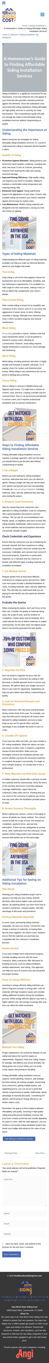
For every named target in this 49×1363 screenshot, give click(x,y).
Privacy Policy (22, 1300)
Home (3, 1297)
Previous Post (10, 1153)
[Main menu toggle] (42, 14)
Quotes (33, 1300)
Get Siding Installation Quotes (19, 1138)
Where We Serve (39, 1297)
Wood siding (7, 333)
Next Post (41, 1153)
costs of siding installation (24, 489)
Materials (12, 1297)
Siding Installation (27, 34)
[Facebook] (3, 3)
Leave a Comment (10, 34)
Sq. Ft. (28, 1297)
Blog (6, 1300)
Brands (20, 1297)
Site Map (41, 1300)
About (11, 1300)
